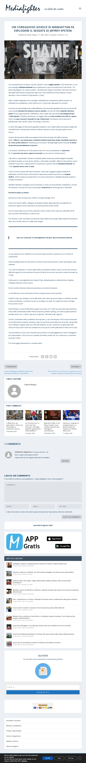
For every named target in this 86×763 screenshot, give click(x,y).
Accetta (47, 758)
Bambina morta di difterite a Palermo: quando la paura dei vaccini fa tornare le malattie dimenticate (46, 591)
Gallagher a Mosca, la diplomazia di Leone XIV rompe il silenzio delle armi (40, 564)
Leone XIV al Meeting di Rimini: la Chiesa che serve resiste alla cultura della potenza (43, 634)
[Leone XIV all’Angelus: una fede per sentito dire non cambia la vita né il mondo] (9, 627)
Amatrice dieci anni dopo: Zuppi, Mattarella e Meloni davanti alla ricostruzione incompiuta (42, 582)
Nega (59, 758)
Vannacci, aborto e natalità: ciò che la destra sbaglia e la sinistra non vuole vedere (43, 572)
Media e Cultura (12, 741)
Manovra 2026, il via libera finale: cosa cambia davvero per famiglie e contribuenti (52, 427)
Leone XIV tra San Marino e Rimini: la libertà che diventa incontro (37, 643)
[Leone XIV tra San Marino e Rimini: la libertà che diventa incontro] (9, 644)
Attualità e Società (56, 35)
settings (24, 761)
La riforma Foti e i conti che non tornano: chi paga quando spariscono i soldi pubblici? (33, 427)
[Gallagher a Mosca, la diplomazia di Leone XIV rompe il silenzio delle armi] (9, 565)
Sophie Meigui (32, 35)
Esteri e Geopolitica (27, 601)
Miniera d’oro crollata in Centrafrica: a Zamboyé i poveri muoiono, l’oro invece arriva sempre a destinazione (44, 617)
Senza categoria (12, 746)
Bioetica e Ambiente (28, 594)
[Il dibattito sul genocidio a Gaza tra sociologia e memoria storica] (14, 415)
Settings (71, 758)
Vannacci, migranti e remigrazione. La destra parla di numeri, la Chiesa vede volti (71, 427)
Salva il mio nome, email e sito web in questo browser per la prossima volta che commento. (40, 512)
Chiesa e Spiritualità (27, 566)
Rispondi (65, 461)
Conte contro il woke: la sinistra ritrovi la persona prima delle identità (38, 608)
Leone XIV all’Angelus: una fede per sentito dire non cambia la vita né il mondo (42, 626)
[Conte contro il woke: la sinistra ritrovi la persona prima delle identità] (9, 609)
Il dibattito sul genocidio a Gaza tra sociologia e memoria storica (14, 426)
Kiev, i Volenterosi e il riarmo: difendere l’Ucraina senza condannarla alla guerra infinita (45, 599)
